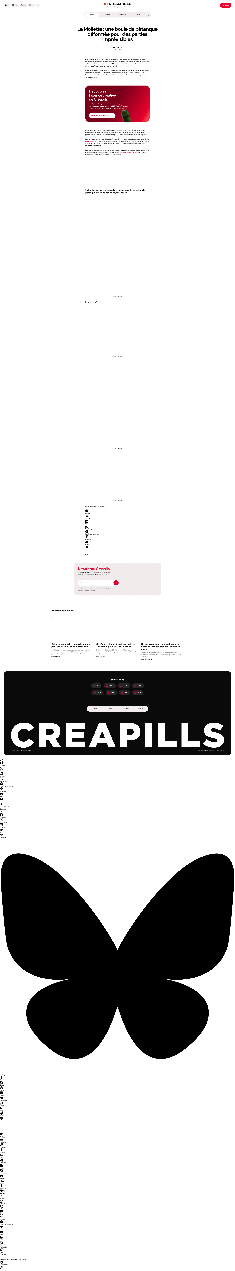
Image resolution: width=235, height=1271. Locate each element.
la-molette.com (90, 141)
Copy (22, 1260)
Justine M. (118, 48)
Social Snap (3, 1252)
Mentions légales (15, 750)
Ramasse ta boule (130, 152)
